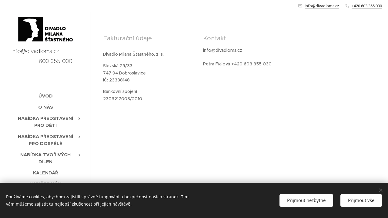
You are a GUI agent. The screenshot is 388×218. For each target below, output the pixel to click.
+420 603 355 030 (367, 5)
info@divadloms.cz (322, 5)
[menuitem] (45, 95)
